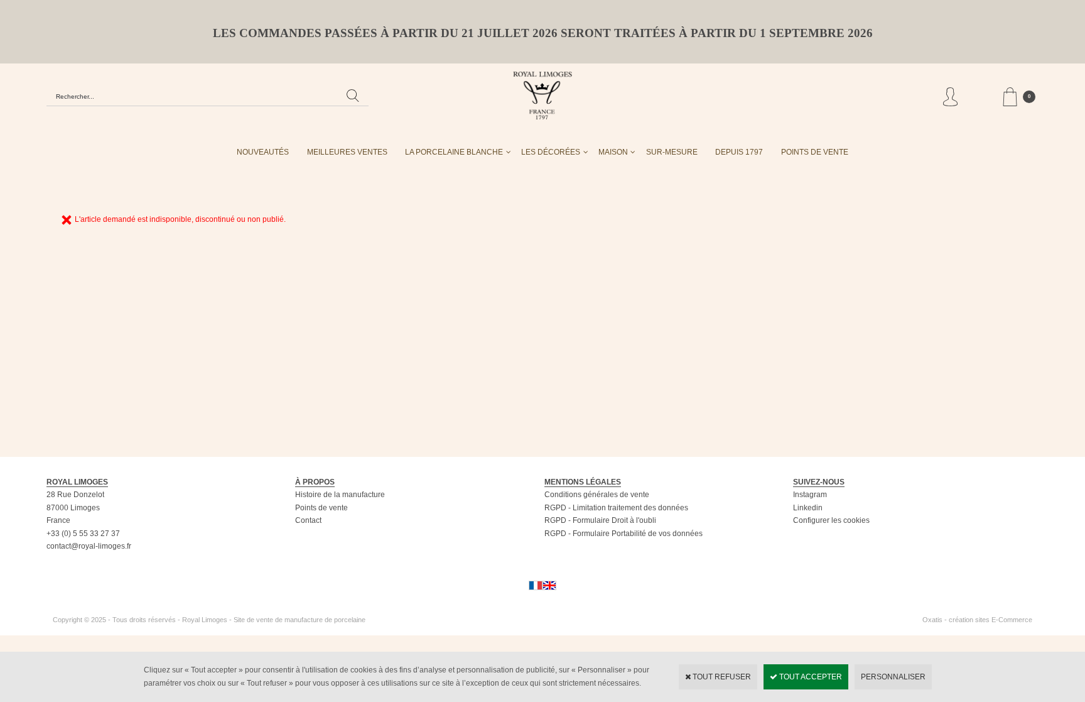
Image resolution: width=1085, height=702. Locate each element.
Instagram (810, 494)
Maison (613, 152)
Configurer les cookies (831, 520)
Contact (308, 520)
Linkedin (808, 507)
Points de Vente (814, 152)
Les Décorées (550, 152)
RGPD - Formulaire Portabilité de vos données (623, 533)
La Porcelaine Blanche (454, 152)
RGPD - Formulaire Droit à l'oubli (600, 520)
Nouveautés (263, 152)
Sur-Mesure (672, 152)
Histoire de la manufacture (340, 494)
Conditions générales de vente (596, 494)
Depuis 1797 (739, 152)
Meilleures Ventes (347, 152)
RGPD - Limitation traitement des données (616, 507)
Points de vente (321, 507)
